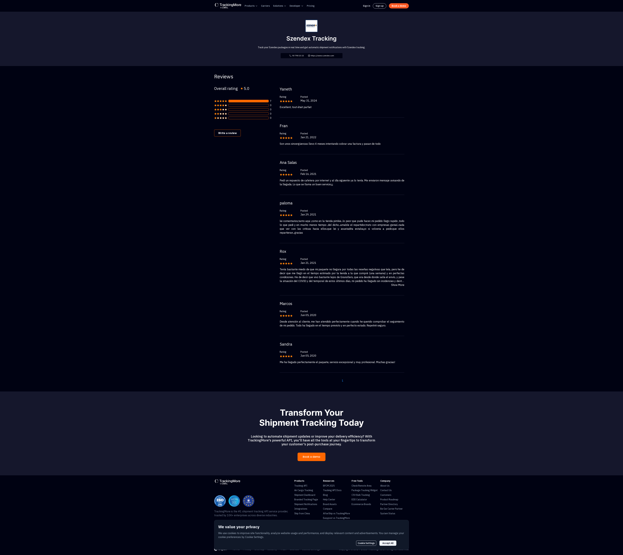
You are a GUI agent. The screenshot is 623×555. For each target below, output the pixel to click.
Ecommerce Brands (361, 504)
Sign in (366, 5)
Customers (385, 495)
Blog (325, 495)
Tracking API (300, 485)
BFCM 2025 (329, 485)
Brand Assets (330, 504)
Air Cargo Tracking (303, 490)
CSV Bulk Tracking (361, 495)
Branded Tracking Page (306, 499)
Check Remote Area (362, 485)
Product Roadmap (389, 499)
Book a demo (311, 457)
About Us (385, 485)
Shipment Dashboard (304, 495)
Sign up (380, 5)
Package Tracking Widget (365, 490)
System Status (387, 513)
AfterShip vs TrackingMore (336, 513)
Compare (327, 508)
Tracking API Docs (332, 490)
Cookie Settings (366, 543)
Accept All (387, 543)
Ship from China (302, 513)
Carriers (265, 5)
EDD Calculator (359, 499)
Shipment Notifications (305, 504)
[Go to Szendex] (311, 25)
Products (250, 5)
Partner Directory (389, 504)
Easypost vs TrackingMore (336, 518)
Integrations (300, 508)
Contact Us (386, 490)
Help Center (329, 499)
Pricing (311, 5)
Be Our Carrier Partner (391, 508)
